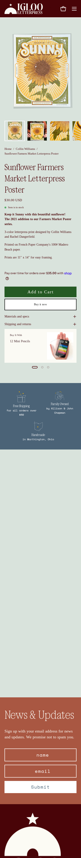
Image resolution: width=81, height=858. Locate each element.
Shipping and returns (17, 324)
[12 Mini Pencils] (60, 346)
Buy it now (40, 304)
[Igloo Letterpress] (23, 8)
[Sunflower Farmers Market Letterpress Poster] (14, 131)
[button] (52, 9)
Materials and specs (16, 316)
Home (8, 149)
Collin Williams (25, 149)
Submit (40, 787)
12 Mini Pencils (20, 341)
